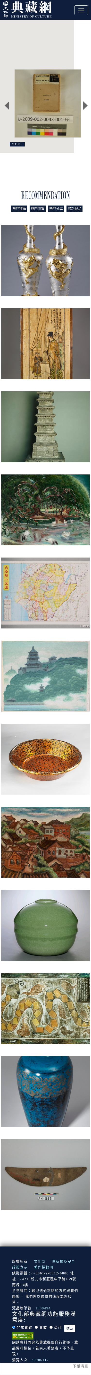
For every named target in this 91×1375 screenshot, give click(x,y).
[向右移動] (85, 105)
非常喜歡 (24, 1328)
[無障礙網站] (22, 1335)
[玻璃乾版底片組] (48, 103)
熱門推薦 (19, 209)
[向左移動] (7, 105)
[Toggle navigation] (81, 10)
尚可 (58, 1328)
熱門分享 (56, 209)
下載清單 (80, 1366)
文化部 (40, 1261)
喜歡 (43, 1328)
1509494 (43, 1308)
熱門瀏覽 (37, 209)
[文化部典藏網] (27, 9)
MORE (17, 144)
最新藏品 (74, 209)
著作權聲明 (43, 1267)
